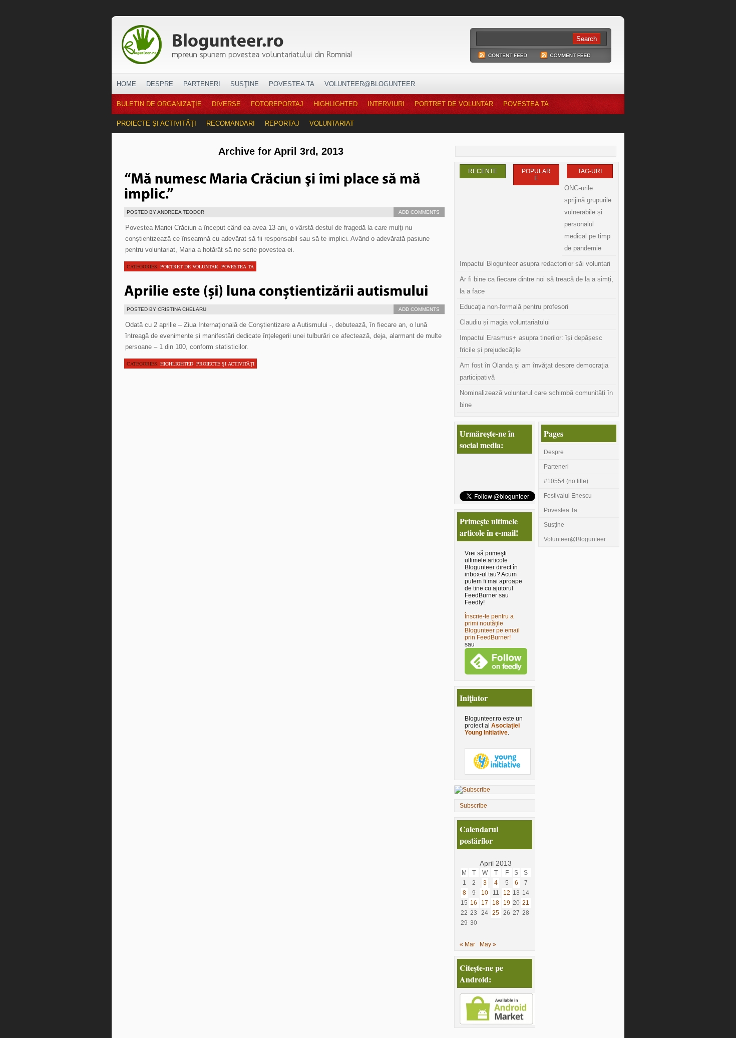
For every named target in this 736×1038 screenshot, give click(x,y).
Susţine (244, 84)
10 (484, 892)
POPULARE (536, 175)
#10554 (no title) (566, 481)
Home (126, 84)
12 (506, 892)
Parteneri (201, 84)
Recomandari (230, 123)
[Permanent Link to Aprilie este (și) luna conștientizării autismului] (276, 289)
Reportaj (282, 123)
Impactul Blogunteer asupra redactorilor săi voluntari (535, 263)
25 (495, 912)
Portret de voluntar (454, 104)
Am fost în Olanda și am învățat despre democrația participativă (534, 371)
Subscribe (473, 805)
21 (525, 902)
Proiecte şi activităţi (156, 123)
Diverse (226, 104)
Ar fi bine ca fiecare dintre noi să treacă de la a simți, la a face (536, 285)
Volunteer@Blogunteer (369, 84)
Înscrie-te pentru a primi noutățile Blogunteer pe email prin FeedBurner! (492, 627)
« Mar (467, 944)
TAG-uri (590, 171)
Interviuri (386, 104)
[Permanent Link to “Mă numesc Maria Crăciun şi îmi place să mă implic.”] (274, 184)
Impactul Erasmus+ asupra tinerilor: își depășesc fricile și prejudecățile (531, 344)
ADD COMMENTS (419, 212)
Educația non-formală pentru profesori (514, 306)
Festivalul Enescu (568, 495)
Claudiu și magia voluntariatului (505, 322)
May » (488, 944)
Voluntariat (331, 123)
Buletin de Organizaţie (159, 104)
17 (484, 902)
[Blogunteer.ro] (307, 42)
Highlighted (335, 104)
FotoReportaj (277, 104)
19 (506, 902)
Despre (159, 84)
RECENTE (482, 171)
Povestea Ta (291, 84)
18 (495, 902)
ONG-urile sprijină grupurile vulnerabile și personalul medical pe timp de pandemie (587, 218)
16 (473, 902)
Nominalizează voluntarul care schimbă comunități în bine (536, 399)
